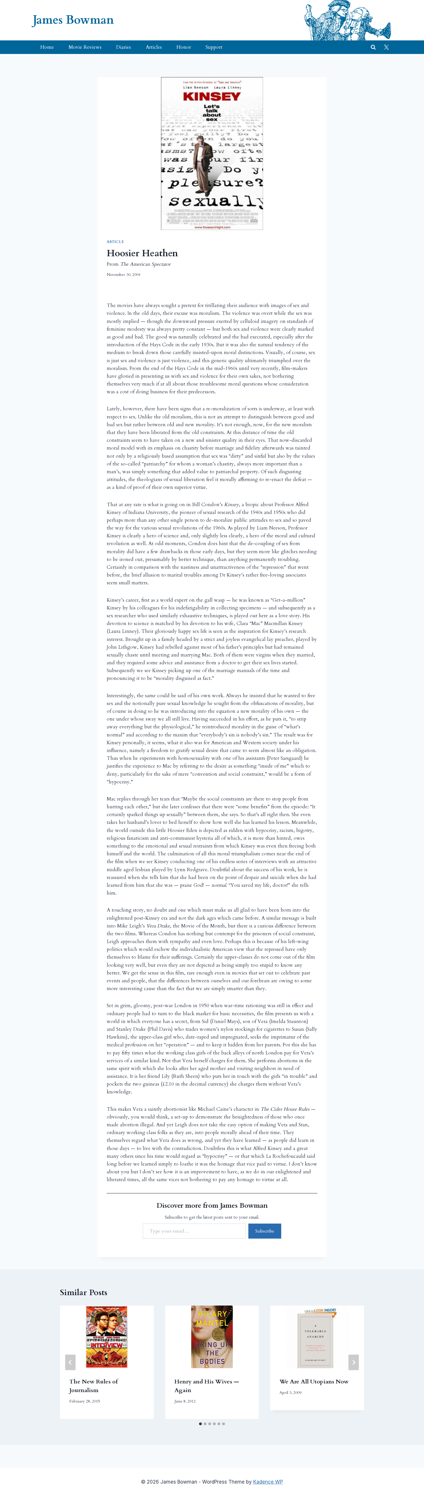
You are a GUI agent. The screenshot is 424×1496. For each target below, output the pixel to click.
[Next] (353, 1362)
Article (115, 242)
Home (47, 47)
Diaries (123, 47)
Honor (184, 47)
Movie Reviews (85, 47)
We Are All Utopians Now (314, 1381)
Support (214, 47)
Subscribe (264, 1231)
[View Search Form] (373, 47)
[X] (386, 47)
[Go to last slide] (70, 1362)
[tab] (200, 1423)
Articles (154, 47)
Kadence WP (268, 1482)
